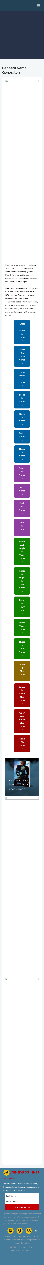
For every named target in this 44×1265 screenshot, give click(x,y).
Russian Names (22, 454)
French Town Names (22, 607)
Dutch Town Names (22, 627)
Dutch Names (22, 436)
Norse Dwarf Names (22, 379)
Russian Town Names (22, 648)
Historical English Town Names (22, 551)
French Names (22, 399)
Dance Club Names (22, 743)
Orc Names (22, 490)
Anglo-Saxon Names (22, 332)
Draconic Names (22, 473)
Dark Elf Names (22, 508)
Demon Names (22, 527)
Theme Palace (26, 1250)
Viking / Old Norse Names (22, 356)
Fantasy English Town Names (22, 580)
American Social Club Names (22, 721)
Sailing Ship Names (22, 671)
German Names (22, 419)
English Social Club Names (22, 695)
